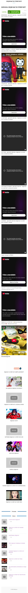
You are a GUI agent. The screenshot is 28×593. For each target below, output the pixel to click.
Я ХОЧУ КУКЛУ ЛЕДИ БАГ (14, 519)
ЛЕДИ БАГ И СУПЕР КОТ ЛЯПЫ (15, 559)
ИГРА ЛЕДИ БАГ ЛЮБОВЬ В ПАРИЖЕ (17, 543)
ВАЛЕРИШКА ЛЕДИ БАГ (14, 535)
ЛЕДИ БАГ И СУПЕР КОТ (14, 1)
